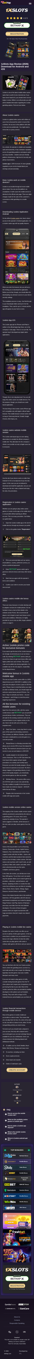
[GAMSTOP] (23, 1304)
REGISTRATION (17, 34)
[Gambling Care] (10, 1308)
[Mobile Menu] (30, 2)
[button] (17, 1114)
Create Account (17, 1070)
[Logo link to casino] (17, 10)
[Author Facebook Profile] (17, 1092)
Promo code (17, 22)
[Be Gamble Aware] (10, 1304)
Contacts (17, 1320)
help (16, 38)
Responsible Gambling (17, 1323)
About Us (17, 1317)
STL (20, 1353)
